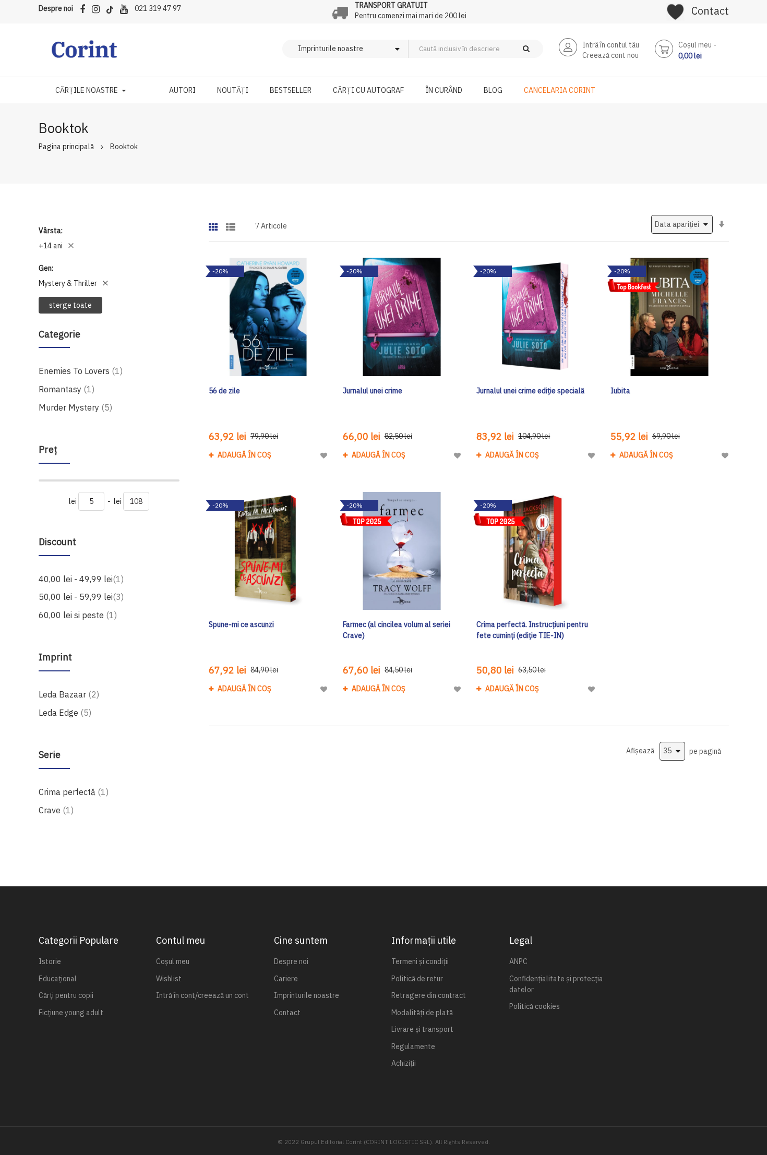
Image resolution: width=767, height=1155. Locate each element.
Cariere (286, 978)
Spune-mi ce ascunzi (241, 624)
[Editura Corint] (84, 54)
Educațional (58, 978)
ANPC (518, 961)
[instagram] (98, 8)
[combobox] (493, 49)
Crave (56, 809)
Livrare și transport (422, 1029)
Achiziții (403, 1063)
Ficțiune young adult (71, 1012)
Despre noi (56, 8)
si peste (78, 614)
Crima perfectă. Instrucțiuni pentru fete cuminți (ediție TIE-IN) (532, 630)
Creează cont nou (610, 55)
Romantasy (66, 388)
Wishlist (169, 978)
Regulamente (413, 1046)
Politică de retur (417, 978)
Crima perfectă (74, 791)
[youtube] (126, 8)
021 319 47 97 (158, 8)
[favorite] (675, 8)
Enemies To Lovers (81, 370)
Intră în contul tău (610, 45)
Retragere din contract (428, 995)
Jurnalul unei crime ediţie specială (530, 390)
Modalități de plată (422, 1012)
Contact (710, 11)
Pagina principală (66, 146)
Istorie (50, 961)
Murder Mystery (75, 407)
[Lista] (230, 223)
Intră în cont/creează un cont (202, 995)
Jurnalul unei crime (372, 390)
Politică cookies (534, 1006)
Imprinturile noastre (306, 995)
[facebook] (85, 8)
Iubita (620, 390)
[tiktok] (112, 8)
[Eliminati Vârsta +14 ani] (71, 245)
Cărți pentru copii (66, 995)
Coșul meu (172, 961)
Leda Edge (65, 712)
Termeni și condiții (420, 961)
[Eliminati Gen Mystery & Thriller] (105, 283)
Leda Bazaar (69, 694)
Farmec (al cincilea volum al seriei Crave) (396, 630)
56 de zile (224, 390)
